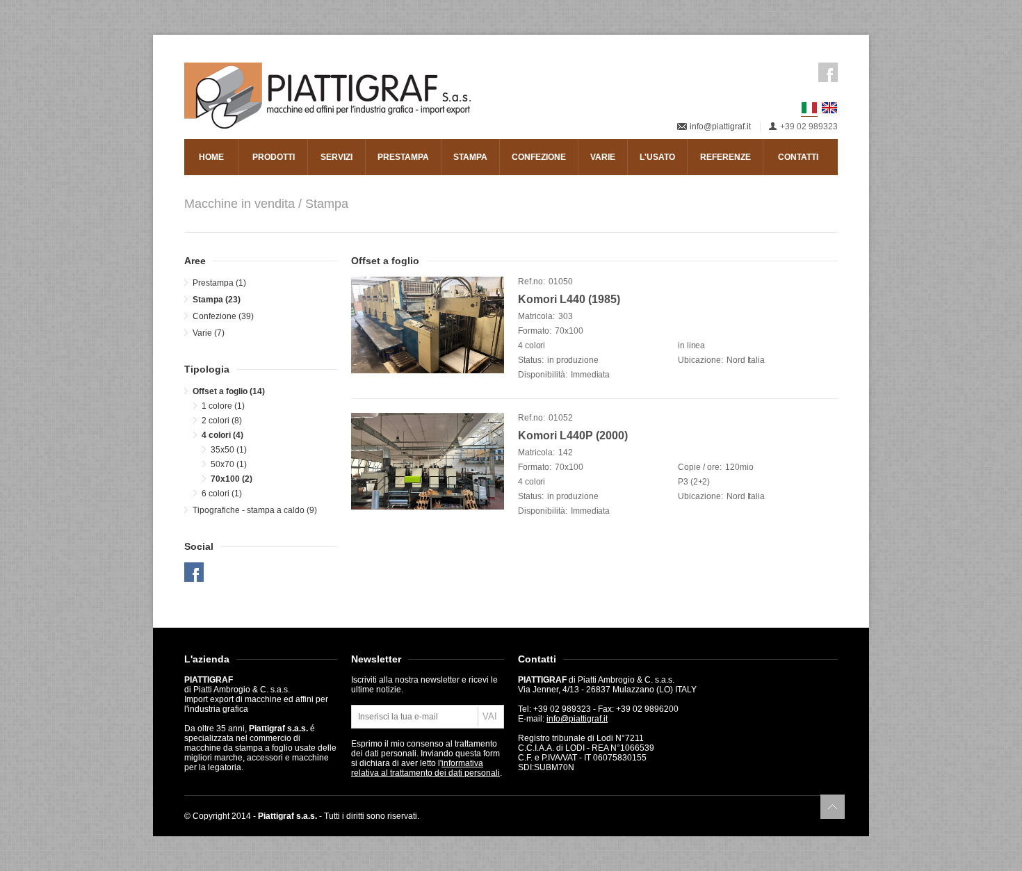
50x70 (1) (229, 464)
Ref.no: (531, 281)
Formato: (534, 331)
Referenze (725, 157)
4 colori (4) (222, 435)
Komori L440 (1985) (569, 299)
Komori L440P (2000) (573, 435)
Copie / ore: (700, 467)
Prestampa (403, 157)
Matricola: (536, 316)
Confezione (539, 157)
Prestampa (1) (219, 283)
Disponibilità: (542, 375)
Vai (489, 716)
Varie (602, 157)
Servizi (336, 157)
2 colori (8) (222, 420)
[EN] (829, 107)
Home (211, 157)
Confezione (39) (223, 316)
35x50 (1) (229, 450)
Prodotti (273, 157)
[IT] (809, 108)
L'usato (657, 157)
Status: (531, 360)
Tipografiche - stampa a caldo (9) (255, 510)
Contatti (798, 157)
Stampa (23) (217, 299)
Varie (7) (209, 333)
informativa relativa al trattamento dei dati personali (425, 768)
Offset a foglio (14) (229, 391)
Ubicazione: (700, 360)
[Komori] (427, 325)
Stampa (470, 157)
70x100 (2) (231, 479)
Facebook (828, 72)
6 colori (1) (222, 493)
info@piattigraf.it (720, 126)
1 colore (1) (223, 406)
